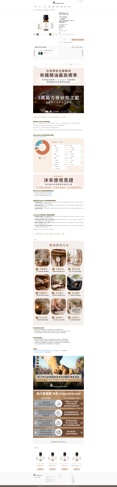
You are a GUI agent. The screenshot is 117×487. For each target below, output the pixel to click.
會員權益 (73, 479)
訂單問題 (73, 480)
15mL (73, 34)
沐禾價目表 (73, 482)
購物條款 (73, 477)
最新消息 (73, 476)
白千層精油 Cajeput (64, 465)
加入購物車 (65, 39)
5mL (64, 34)
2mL (60, 34)
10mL (69, 34)
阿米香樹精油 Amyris (40, 465)
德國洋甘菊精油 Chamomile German (76, 466)
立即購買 (77, 39)
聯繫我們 (60, 476)
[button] (57, 23)
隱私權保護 (73, 481)
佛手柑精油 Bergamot (52, 465)
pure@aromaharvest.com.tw (51, 479)
